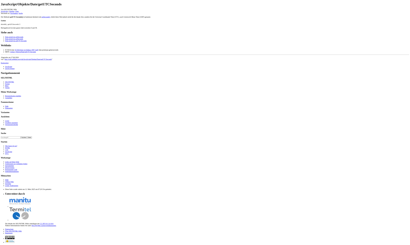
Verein (7, 88)
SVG (7, 154)
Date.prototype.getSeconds (14, 37)
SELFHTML (9, 82)
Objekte (11, 11)
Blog (6, 86)
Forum (7, 84)
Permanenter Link (11, 170)
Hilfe (7, 180)
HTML (7, 148)
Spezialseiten (9, 166)
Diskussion (9, 108)
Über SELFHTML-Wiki (13, 231)
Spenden (8, 184)
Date (17, 11)
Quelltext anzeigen (11, 123)
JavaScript (4, 11)
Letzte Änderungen (11, 186)
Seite (6, 106)
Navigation (14, 13)
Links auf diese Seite (12, 162)
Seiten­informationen (12, 171)
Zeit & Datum (10, 68)
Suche (21, 13)
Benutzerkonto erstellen (13, 96)
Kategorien (4, 63)
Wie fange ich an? (11, 146)
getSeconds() (46, 17)
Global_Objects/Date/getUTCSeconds (23, 52)
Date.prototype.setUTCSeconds (16, 41)
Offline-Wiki (9, 182)
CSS (6, 150)
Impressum (8, 233)
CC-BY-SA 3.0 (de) (46, 224)
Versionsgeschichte (11, 125)
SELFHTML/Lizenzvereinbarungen (43, 225)
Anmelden (8, 98)
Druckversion (9, 168)
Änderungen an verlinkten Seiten (16, 164)
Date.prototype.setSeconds (14, 39)
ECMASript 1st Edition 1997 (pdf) (26, 50)
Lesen (7, 121)
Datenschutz (9, 229)
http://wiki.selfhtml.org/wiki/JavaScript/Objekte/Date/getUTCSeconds (28, 59)
